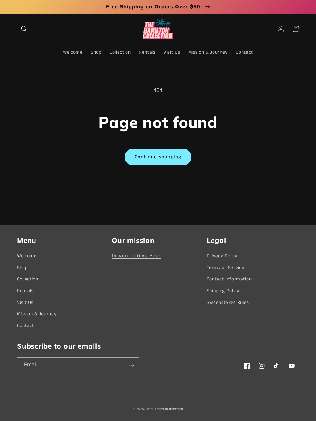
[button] (24, 28)
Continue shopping (158, 157)
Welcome (27, 256)
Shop (22, 267)
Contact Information (229, 279)
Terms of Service (225, 267)
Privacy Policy (222, 256)
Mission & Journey (36, 314)
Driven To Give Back (136, 256)
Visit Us (25, 302)
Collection (27, 279)
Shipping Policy (223, 291)
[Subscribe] (131, 365)
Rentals (25, 291)
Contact (25, 325)
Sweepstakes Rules (228, 302)
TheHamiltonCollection (164, 409)
